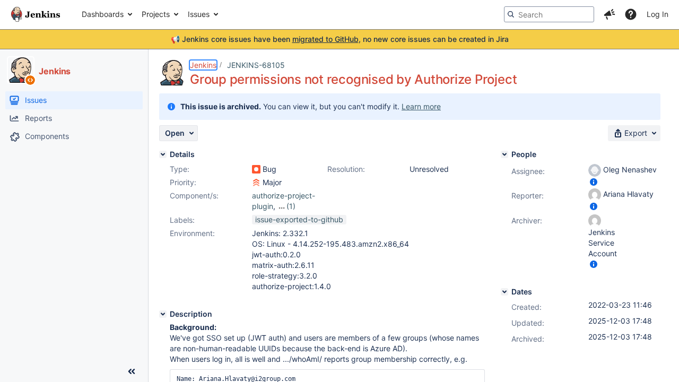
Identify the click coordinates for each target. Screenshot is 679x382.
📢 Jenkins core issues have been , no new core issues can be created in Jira (340, 39)
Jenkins (203, 65)
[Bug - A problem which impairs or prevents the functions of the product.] (256, 169)
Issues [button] (199, 14)
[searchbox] (549, 14)
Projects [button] (156, 14)
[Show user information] (593, 181)
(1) (290, 206)
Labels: (182, 219)
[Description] (163, 314)
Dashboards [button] (103, 14)
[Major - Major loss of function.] (256, 182)
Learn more (421, 106)
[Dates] (504, 292)
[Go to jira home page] (35, 14)
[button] (609, 14)
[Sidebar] (131, 371)
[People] (504, 154)
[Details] (163, 154)
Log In (657, 14)
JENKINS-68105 (256, 65)
